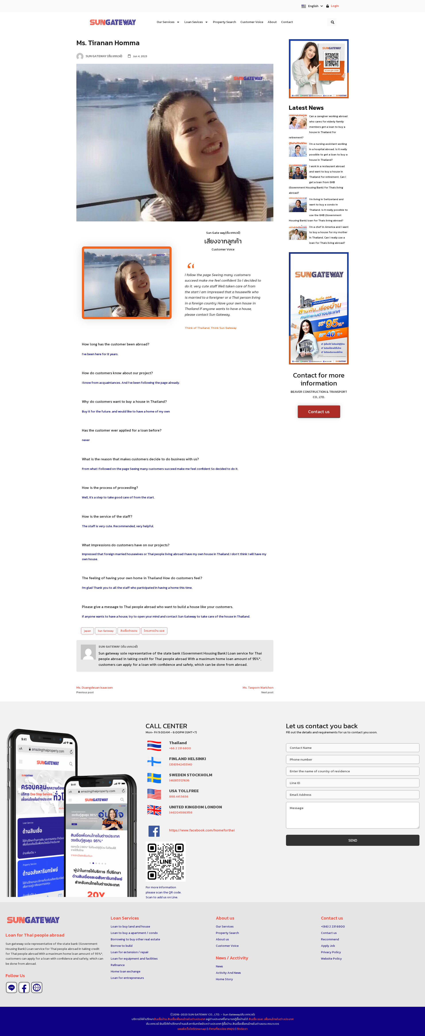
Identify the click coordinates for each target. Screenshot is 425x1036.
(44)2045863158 (180, 812)
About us (222, 939)
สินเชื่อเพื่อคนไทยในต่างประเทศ (186, 1019)
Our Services (225, 926)
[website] (37, 987)
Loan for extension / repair (130, 952)
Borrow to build (121, 945)
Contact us (319, 411)
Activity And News (228, 972)
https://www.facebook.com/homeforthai (202, 830)
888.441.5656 (178, 796)
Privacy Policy (331, 952)
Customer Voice (227, 945)
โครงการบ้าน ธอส (154, 631)
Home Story (224, 979)
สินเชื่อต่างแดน (128, 631)
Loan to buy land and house (130, 926)
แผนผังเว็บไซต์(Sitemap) (192, 1029)
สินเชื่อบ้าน (160, 1019)
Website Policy (331, 958)
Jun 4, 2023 (140, 56)
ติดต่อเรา (242, 1029)
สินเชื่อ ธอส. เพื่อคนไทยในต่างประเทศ (271, 1019)
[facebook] (24, 987)
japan (87, 631)
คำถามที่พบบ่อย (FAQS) (222, 1029)
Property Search (227, 933)
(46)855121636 (179, 780)
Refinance (118, 965)
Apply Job (328, 945)
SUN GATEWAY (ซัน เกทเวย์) (118, 646)
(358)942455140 (180, 764)
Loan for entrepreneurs (127, 978)
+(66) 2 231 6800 (333, 926)
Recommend (330, 939)
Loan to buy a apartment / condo (134, 933)
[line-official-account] (11, 987)
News (219, 966)
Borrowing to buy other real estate (135, 939)
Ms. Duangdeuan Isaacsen (94, 687)
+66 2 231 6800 (180, 748)
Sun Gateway (106, 631)
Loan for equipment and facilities (134, 958)
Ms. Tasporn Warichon (258, 687)
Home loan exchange (125, 971)
